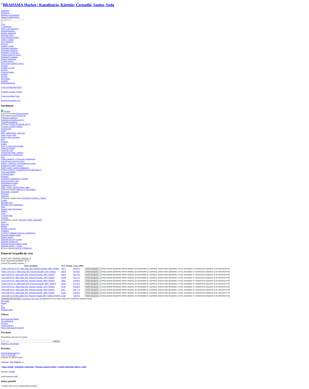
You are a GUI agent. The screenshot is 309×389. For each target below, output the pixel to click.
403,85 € (76, 269)
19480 (63, 278)
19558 (63, 284)
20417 (63, 290)
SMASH (12, 371)
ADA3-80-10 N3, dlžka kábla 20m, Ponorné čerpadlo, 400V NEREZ (28, 281)
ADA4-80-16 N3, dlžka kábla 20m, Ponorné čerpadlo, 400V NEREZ (28, 275)
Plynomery (5, 194)
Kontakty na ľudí (7, 68)
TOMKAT (17, 362)
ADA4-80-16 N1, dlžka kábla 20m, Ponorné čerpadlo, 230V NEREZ (28, 278)
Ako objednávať (7, 42)
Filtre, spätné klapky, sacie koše (13, 133)
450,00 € (76, 281)
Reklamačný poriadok (9, 57)
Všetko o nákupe (7, 40)
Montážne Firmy (7, 35)
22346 (63, 296)
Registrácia (5, 13)
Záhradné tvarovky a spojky (11, 239)
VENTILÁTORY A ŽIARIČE (30, 220)
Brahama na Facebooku (10, 15)
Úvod (3, 24)
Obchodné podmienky (9, 48)
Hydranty (4, 142)
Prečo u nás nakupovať (10, 29)
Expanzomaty (6, 129)
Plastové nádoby (7, 237)
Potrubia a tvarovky (8, 229)
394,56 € (76, 275)
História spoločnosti (8, 33)
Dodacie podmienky (8, 59)
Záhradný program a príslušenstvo (23, 233)
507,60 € (76, 272)
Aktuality (4, 81)
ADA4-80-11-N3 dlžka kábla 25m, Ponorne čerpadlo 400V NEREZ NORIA (30, 296)
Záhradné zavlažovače (9, 242)
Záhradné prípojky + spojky (11, 246)
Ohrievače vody (7, 150)
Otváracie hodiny (7, 72)
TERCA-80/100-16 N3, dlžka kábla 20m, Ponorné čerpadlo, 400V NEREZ (30, 269)
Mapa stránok (8, 367)
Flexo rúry (5, 224)
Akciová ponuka (22, 113)
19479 (63, 275)
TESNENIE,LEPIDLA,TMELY (33, 198)
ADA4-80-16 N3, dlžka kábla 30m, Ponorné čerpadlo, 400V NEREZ (28, 290)
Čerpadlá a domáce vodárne (11, 92)
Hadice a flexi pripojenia (10, 137)
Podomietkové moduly (9, 183)
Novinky (7, 111)
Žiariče (3, 222)
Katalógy (4, 74)
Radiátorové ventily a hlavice (12, 166)
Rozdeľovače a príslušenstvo (12, 155)
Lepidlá (4, 200)
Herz (3, 140)
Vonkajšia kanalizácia (9, 122)
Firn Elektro (5, 79)
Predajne (4, 70)
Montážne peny (7, 203)
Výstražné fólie (7, 216)
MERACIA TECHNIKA (26, 190)
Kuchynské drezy (7, 174)
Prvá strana (5, 301)
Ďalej (3, 308)
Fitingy (3, 131)
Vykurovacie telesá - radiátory (12, 153)
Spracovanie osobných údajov (12, 64)
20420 (63, 293)
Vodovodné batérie (8, 172)
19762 (63, 287)
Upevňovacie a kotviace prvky (12, 161)
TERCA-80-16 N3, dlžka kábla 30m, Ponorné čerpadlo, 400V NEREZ (28, 284)
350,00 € (76, 296)
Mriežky (4, 226)
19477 (63, 269)
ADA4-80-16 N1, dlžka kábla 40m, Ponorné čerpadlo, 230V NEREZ (28, 287)
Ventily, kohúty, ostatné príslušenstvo (15, 168)
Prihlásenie (5, 11)
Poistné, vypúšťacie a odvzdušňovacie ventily (18, 163)
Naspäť (4, 303)
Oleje (3, 207)
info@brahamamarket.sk (10, 353)
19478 (63, 272)
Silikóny (4, 211)
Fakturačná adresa (8, 31)
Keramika (4, 176)
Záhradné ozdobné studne (11, 235)
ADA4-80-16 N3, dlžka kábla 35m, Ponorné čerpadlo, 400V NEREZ (28, 293)
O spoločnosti (6, 27)
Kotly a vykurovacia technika (12, 146)
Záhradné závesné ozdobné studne (14, 244)
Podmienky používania (9, 53)
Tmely (3, 213)
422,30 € (76, 284)
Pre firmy (4, 44)
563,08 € (76, 287)
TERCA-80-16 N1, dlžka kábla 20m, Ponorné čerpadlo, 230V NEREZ (28, 272)
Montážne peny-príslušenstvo (12, 205)
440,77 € (76, 290)
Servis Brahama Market (10, 37)
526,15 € (76, 278)
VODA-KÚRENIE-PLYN (11, 87)
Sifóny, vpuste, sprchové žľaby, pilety (15, 187)
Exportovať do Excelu (30, 299)
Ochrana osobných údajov (11, 55)
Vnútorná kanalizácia (9, 118)
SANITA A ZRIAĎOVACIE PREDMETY (25, 170)
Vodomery (5, 196)
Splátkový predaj (7, 46)
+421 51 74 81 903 (8, 355)
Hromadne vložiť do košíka (11, 299)
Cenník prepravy (7, 61)
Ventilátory (5, 231)
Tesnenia (4, 218)
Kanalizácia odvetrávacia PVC (12, 120)
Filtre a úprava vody (8, 135)
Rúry (3, 157)
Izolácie (4, 144)
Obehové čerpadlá (8, 148)
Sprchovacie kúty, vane (10, 181)
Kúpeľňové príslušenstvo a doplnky (14, 179)
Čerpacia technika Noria (10, 96)
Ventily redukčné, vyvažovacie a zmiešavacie (18, 159)
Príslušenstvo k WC (8, 185)
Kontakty (4, 66)
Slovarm (4, 77)
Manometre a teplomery (10, 192)
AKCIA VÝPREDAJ (23, 248)
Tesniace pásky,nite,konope (11, 209)
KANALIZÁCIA (19, 116)
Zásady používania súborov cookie (72, 367)
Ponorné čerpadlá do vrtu (10, 100)
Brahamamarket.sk (8, 83)
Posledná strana (7, 310)
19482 (63, 281)
